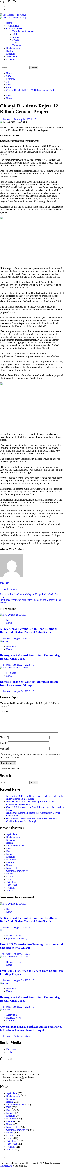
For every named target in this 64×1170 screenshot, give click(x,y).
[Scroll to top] (1, 1168)
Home (9, 23)
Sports (9, 879)
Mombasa (17, 37)
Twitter (9, 1052)
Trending (12, 25)
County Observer (14, 28)
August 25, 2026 (21, 638)
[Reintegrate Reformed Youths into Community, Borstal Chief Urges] (5, 641)
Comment (5, 711)
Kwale (15, 39)
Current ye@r (7, 768)
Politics (9, 873)
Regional (10, 876)
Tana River (11, 885)
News (9, 98)
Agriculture (11, 56)
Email (4, 743)
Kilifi (15, 34)
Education (11, 59)
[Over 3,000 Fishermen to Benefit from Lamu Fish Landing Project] (14, 956)
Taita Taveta (23, 31)
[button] (1, 64)
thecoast (6, 119)
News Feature (13, 868)
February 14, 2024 (23, 119)
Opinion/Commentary (17, 871)
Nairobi (10, 862)
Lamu (15, 42)
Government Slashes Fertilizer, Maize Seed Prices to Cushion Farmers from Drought (31, 820)
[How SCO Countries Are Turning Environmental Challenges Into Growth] (2, 930)
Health (9, 51)
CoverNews (6, 1165)
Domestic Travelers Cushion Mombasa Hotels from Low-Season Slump (29, 683)
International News (15, 845)
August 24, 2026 (21, 691)
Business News (13, 48)
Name (4, 737)
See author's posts (8, 589)
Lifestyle (10, 53)
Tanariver (17, 45)
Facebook (11, 1049)
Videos (9, 890)
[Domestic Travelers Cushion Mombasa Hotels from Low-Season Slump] (14, 667)
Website (4, 748)
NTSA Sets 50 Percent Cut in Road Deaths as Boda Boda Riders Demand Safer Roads (28, 630)
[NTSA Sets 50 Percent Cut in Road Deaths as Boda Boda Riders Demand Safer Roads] (14, 614)
